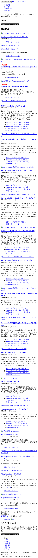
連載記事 (7, 5)
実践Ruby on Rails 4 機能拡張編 (11, 474)
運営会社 (7, 11)
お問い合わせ (8, 9)
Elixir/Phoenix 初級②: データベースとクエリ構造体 (17, 231)
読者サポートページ (13, 42)
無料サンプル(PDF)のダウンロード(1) (18, 122)
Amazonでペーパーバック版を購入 (17, 126)
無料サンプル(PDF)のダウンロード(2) (18, 124)
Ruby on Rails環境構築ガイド (10, 497)
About (6, 540)
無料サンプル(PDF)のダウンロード (17, 158)
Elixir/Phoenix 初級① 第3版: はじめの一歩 (14, 37)
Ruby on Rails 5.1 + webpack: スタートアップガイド (18, 198)
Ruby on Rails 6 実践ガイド (9, 49)
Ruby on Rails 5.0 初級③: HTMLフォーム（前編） (17, 260)
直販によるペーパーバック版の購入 (18, 128)
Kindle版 (8, 487)
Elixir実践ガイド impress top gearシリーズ (14, 86)
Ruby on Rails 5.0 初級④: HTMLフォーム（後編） (17, 170)
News (6, 541)
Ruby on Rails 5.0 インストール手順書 (13, 352)
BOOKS (7, 7)
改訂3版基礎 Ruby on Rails (9, 434)
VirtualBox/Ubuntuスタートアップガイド (14, 409)
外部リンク (8, 547)
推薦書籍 (7, 545)
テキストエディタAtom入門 (10, 381)
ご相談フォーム (6, 516)
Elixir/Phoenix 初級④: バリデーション (13, 106)
